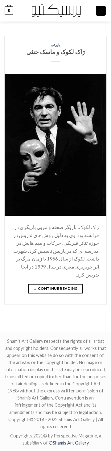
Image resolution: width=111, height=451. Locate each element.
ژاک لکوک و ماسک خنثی (56, 51)
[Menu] (101, 11)
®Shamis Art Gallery (69, 442)
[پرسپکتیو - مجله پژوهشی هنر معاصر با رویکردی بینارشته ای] (55, 11)
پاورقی (55, 45)
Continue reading (55, 288)
